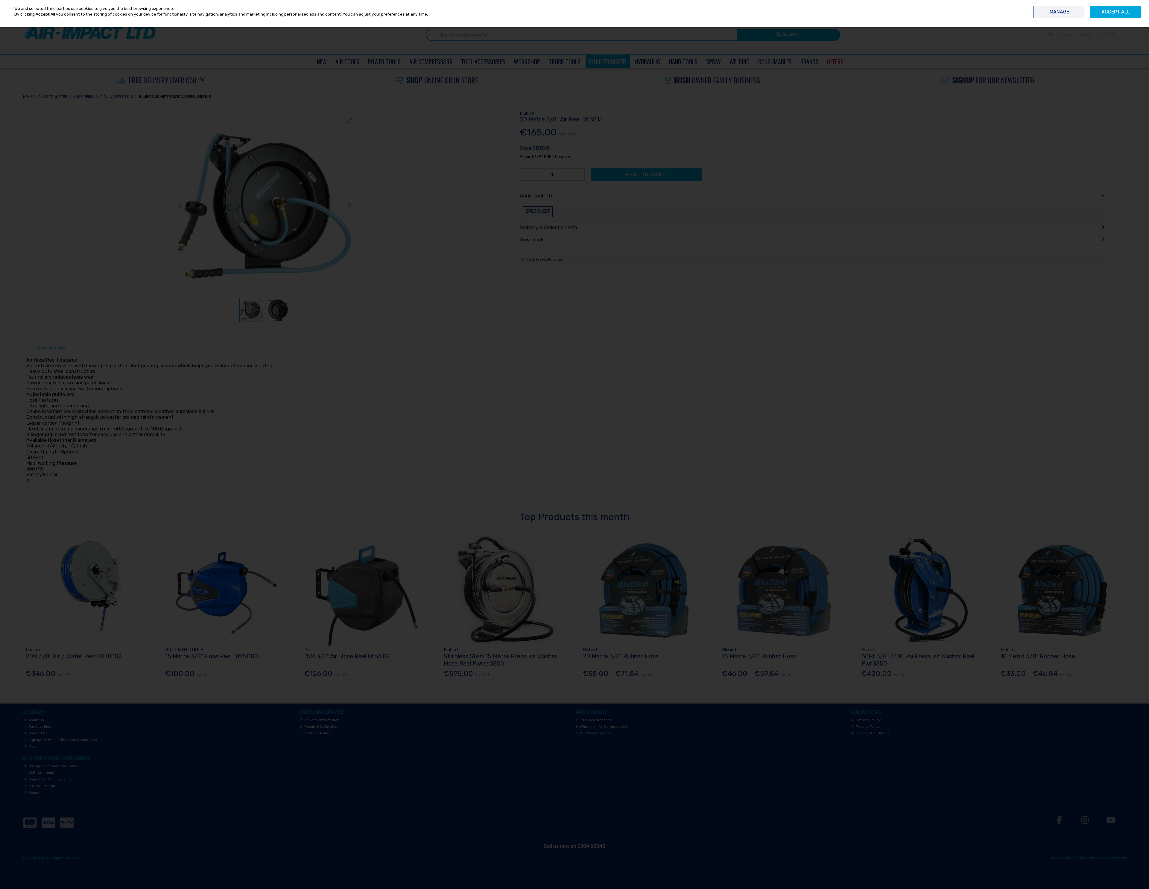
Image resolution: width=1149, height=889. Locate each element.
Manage (1059, 12)
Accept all (1115, 12)
